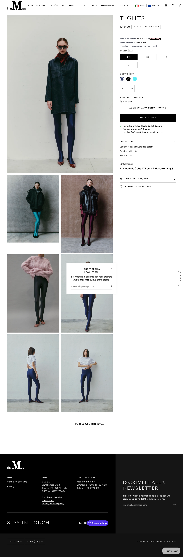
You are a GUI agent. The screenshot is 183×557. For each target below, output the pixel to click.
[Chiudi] (113, 267)
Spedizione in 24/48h (135, 178)
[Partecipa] (109, 286)
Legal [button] (10, 477)
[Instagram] (85, 523)
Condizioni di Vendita (52, 497)
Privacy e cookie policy (53, 503)
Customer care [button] (86, 477)
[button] (70, 5)
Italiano (14, 541)
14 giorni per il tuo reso (137, 186)
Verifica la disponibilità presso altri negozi (143, 132)
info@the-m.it (88, 481)
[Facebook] (80, 523)
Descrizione (127, 141)
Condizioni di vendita (17, 481)
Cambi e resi (48, 500)
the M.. (142, 541)
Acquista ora (148, 117)
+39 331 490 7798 (98, 485)
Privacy (10, 486)
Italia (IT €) (33, 541)
